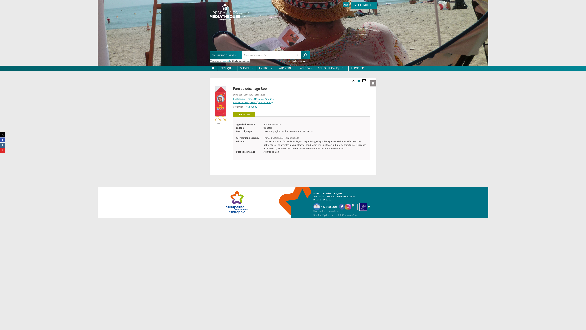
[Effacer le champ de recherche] (297, 55)
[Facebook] (342, 206)
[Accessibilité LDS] (363, 206)
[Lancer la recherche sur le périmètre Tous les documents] (305, 55)
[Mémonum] (369, 206)
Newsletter (334, 211)
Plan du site (319, 211)
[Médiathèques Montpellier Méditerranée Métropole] (225, 12)
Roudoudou (251, 106)
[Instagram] (348, 206)
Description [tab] (244, 114)
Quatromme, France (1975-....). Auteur (252, 98)
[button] (220, 101)
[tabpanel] (301, 138)
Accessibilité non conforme (345, 215)
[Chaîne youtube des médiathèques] (355, 206)
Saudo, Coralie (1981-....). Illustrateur (252, 102)
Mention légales (321, 215)
